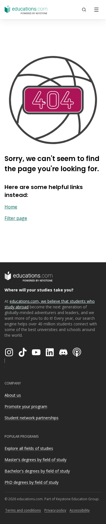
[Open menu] (96, 10)
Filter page (16, 218)
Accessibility (80, 510)
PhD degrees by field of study (32, 482)
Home (11, 207)
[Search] (84, 10)
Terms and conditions (23, 510)
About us (13, 395)
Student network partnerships (32, 417)
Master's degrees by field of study (35, 459)
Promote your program (26, 406)
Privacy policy (55, 510)
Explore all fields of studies (29, 448)
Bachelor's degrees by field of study (37, 471)
